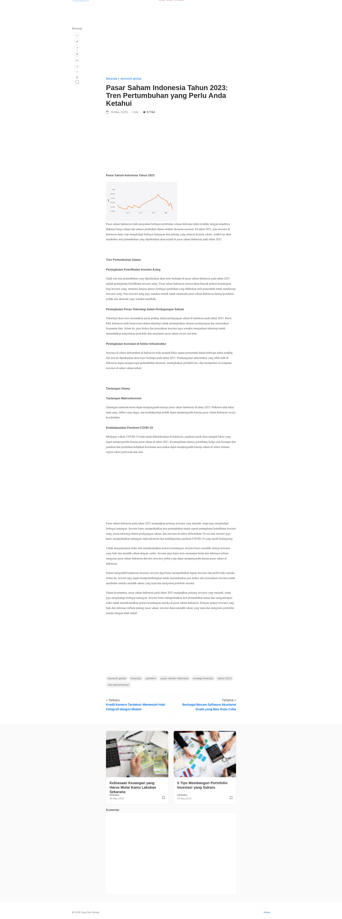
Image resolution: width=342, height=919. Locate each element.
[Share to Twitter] (77, 41)
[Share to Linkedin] (77, 60)
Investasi (136, 678)
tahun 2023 (225, 678)
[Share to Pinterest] (77, 53)
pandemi (151, 678)
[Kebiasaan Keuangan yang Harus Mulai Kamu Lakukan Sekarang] (163, 799)
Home (267, 912)
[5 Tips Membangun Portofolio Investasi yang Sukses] (231, 799)
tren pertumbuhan (118, 684)
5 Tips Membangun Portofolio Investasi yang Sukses (202, 785)
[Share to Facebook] (77, 47)
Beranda (112, 78)
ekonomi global (130, 78)
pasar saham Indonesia (174, 678)
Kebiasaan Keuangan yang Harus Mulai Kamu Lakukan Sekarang (133, 787)
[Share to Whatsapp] (77, 35)
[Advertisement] (171, 50)
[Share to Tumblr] (77, 66)
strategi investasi (203, 678)
